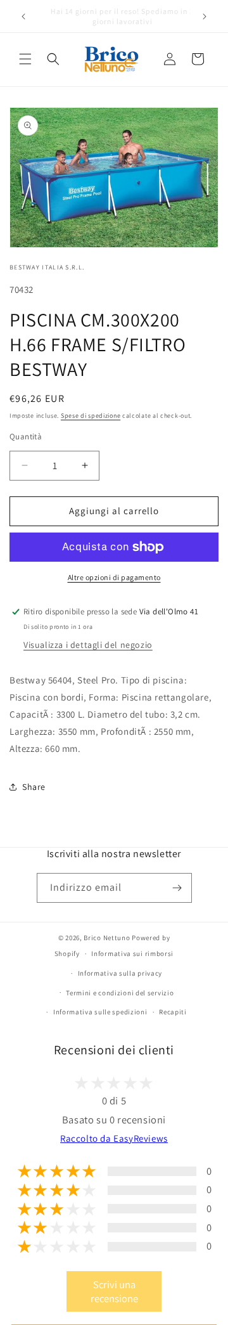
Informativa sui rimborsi (132, 953)
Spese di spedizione (90, 415)
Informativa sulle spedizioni (100, 1011)
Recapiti (173, 1011)
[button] (25, 59)
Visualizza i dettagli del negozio (88, 644)
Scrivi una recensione (114, 1291)
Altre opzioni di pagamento (114, 577)
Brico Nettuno (107, 937)
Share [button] (34, 786)
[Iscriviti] (177, 888)
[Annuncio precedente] (23, 16)
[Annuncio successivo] (204, 16)
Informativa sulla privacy (120, 973)
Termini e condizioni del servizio (120, 992)
